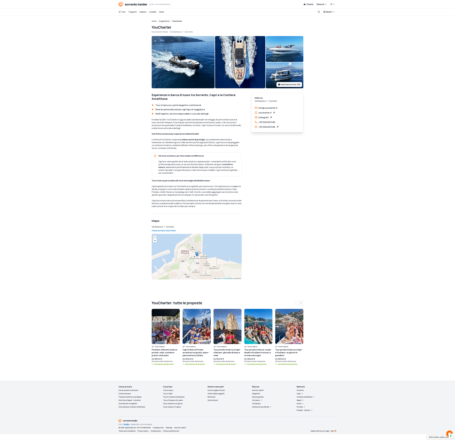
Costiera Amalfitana (304, 397)
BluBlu (126, 424)
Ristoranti (211, 397)
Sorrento (300, 390)
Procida (300, 407)
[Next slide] (301, 302)
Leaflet (218, 278)
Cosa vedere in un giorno (173, 403)
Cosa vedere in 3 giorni (172, 407)
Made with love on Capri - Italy (322, 431)
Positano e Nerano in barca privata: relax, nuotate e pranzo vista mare (164, 352)
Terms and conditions (127, 431)
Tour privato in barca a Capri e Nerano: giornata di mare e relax (227, 352)
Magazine (256, 393)
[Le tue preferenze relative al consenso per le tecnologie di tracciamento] (451, 436)
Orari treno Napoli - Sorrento (129, 400)
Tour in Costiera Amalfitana (173, 397)
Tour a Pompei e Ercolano (173, 400)
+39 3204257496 (266, 122)
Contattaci (256, 403)
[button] (196, 254)
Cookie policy (156, 431)
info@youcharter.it (267, 107)
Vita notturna (213, 400)
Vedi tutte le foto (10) (290, 84)
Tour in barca (168, 390)
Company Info (158, 427)
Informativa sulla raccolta (440, 437)
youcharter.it (265, 112)
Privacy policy (143, 431)
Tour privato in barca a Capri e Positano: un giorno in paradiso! (288, 352)
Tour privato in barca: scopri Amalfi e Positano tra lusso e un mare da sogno (257, 352)
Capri (299, 393)
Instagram (263, 117)
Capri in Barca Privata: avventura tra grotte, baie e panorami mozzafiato (195, 352)
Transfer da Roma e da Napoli (129, 397)
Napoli (299, 400)
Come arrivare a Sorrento (164, 230)
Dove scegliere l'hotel (216, 390)
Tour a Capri (167, 393)
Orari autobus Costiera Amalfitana (131, 407)
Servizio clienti (258, 390)
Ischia (299, 403)
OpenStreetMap (228, 278)
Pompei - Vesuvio (303, 410)
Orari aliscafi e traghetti (127, 403)
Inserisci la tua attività (260, 407)
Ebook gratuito (258, 397)
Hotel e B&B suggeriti (216, 393)
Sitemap (169, 427)
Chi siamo (256, 400)
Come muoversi (124, 393)
